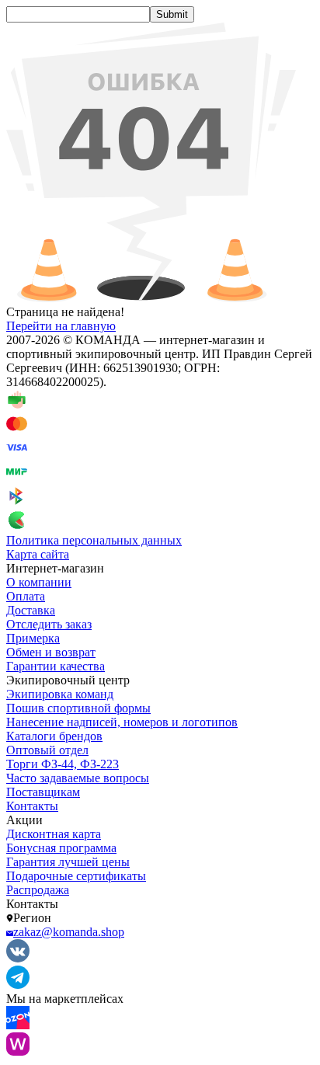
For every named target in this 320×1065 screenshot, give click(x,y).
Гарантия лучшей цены (68, 861)
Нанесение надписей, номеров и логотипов (122, 722)
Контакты (32, 806)
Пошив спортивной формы (78, 708)
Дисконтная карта (53, 834)
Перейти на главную (61, 325)
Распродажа (37, 889)
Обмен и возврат (51, 652)
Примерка (33, 638)
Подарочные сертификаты (76, 875)
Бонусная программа (61, 847)
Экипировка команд (59, 694)
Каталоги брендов (54, 736)
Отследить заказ (49, 624)
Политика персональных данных (94, 540)
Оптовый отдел (47, 750)
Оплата (25, 596)
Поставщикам (43, 792)
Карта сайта (37, 554)
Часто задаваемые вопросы (77, 778)
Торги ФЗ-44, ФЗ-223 (62, 764)
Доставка (30, 610)
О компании (38, 582)
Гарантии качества (55, 666)
